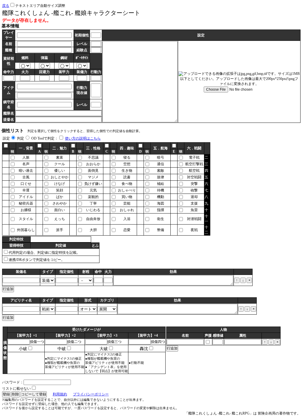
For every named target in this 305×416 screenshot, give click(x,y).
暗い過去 (26, 170)
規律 (160, 177)
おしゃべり (127, 190)
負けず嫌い (93, 184)
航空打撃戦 (194, 164)
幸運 (25, 190)
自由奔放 (93, 219)
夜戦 (194, 230)
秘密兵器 (26, 203)
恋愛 (126, 230)
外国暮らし (26, 230)
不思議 (93, 157)
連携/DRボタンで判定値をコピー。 (37, 260)
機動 (160, 197)
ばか (59, 197)
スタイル (26, 219)
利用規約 (60, 394)
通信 (160, 164)
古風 (25, 177)
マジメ (93, 177)
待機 (160, 190)
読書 (126, 177)
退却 (194, 197)
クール (59, 164)
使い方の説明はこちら (83, 138)
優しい (59, 170)
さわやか (59, 203)
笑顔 (59, 190)
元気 (93, 190)
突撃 (194, 184)
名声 (25, 164)
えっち (59, 219)
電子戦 (194, 157)
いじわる (93, 210)
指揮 (160, 210)
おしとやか (60, 177)
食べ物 (127, 184)
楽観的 (93, 197)
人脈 (25, 157)
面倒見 (93, 170)
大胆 (93, 230)
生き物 (127, 170)
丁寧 (93, 203)
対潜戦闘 (194, 219)
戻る (5, 6)
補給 (160, 184)
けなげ (59, 184)
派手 (59, 230)
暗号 (160, 157)
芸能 (126, 203)
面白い (59, 210)
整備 (160, 230)
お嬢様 (26, 210)
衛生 (160, 219)
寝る (126, 157)
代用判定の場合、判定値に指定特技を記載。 (44, 252)
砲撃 (194, 190)
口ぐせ (26, 184)
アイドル (26, 197)
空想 (126, 164)
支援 (194, 203)
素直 (59, 157)
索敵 (160, 170)
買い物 (127, 197)
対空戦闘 (194, 177)
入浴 (126, 219)
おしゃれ (127, 210)
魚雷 (194, 210)
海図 (160, 203)
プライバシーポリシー (91, 394)
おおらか (93, 164)
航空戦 (194, 170)
